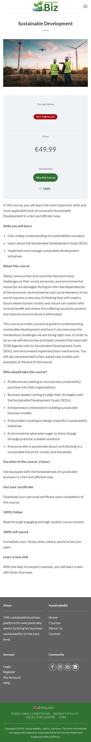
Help (6, 683)
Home (53, 617)
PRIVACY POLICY (66, 713)
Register (9, 672)
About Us (56, 628)
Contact (55, 634)
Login (46, 188)
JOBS (62, 717)
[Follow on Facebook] (52, 667)
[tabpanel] (45, 388)
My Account (12, 677)
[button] (85, 6)
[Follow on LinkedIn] (75, 667)
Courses (55, 623)
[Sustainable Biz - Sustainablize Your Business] (45, 6)
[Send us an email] (67, 667)
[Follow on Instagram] (60, 667)
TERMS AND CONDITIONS (30, 713)
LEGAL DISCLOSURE (40, 717)
